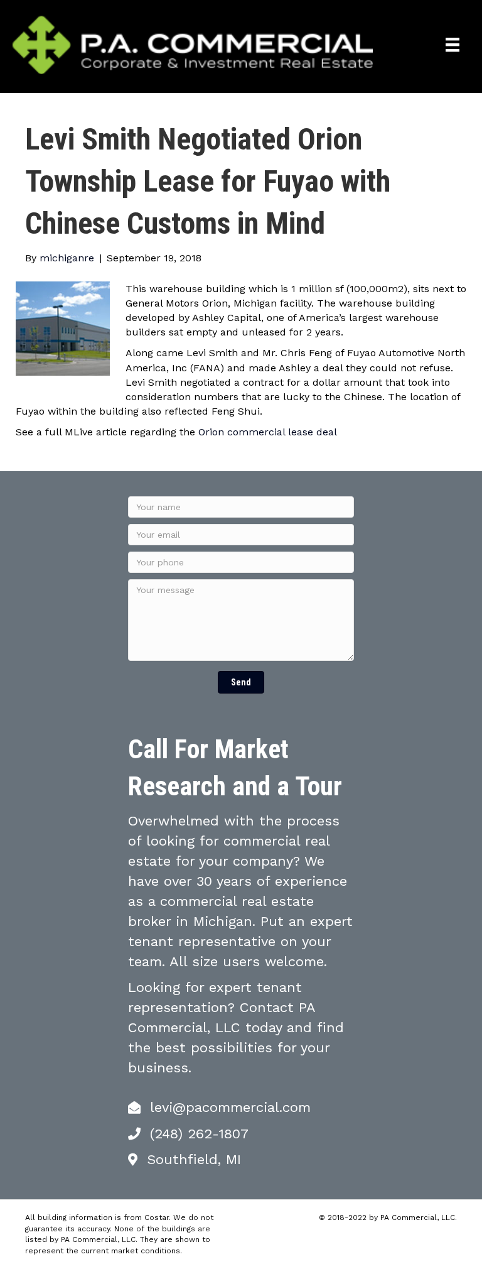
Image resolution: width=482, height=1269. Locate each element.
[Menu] (452, 44)
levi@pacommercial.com (230, 1107)
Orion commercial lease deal (267, 432)
